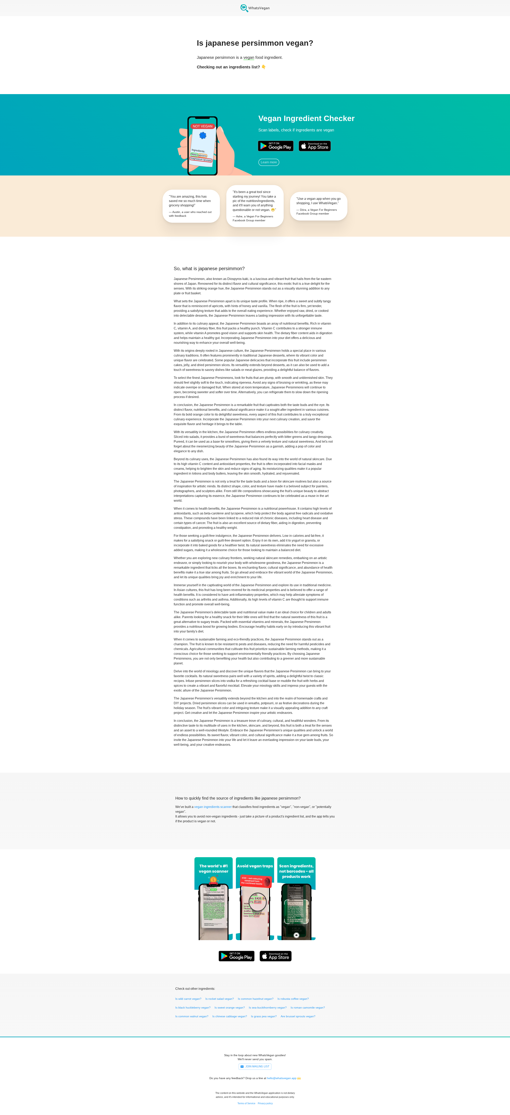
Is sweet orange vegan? (230, 1007)
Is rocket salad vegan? (219, 998)
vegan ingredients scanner (213, 807)
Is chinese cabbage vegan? (229, 1016)
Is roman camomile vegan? (308, 1007)
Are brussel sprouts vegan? (298, 1016)
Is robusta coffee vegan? (293, 998)
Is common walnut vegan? (191, 1016)
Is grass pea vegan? (264, 1016)
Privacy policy (265, 1103)
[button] (202, 140)
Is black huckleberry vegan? (193, 1007)
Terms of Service (246, 1103)
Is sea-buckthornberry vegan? (268, 1007)
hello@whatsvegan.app (281, 1078)
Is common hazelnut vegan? (256, 998)
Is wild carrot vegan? (188, 998)
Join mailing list (257, 1066)
